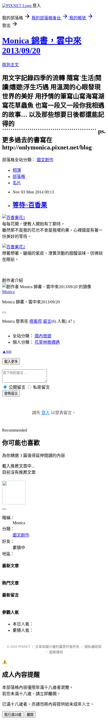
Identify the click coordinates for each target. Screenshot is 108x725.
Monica (8, 291)
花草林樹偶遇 (47, 342)
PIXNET (24, 647)
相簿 (17, 170)
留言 (47, 321)
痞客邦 (35, 321)
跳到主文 (10, 65)
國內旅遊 (43, 336)
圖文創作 (45, 160)
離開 (30, 715)
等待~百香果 (30, 205)
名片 (17, 183)
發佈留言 (11, 393)
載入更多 (11, 362)
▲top (7, 351)
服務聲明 (56, 652)
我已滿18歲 (12, 715)
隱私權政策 (92, 647)
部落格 (19, 176)
